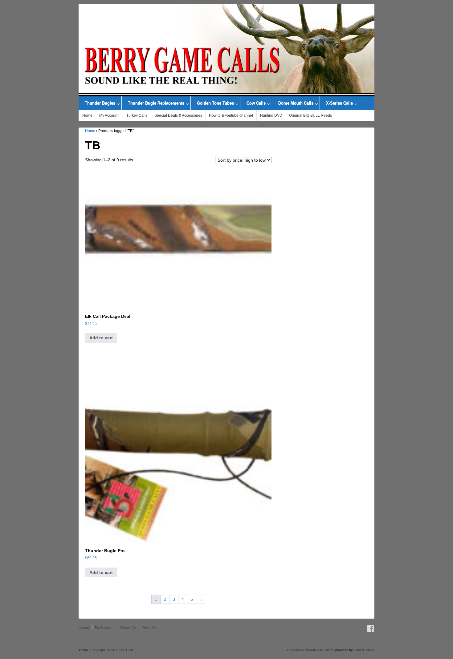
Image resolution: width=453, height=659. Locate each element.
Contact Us (128, 627)
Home (87, 115)
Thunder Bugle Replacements (156, 103)
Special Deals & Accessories (178, 115)
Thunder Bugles (100, 103)
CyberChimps (364, 650)
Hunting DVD (271, 115)
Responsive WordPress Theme (310, 650)
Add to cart (101, 337)
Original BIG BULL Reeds (310, 115)
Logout (84, 627)
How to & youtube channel (231, 115)
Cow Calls (256, 103)
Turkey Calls (136, 115)
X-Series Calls (339, 103)
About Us (150, 627)
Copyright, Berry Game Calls (111, 650)
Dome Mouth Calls (295, 103)
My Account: (109, 115)
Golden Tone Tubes (215, 103)
